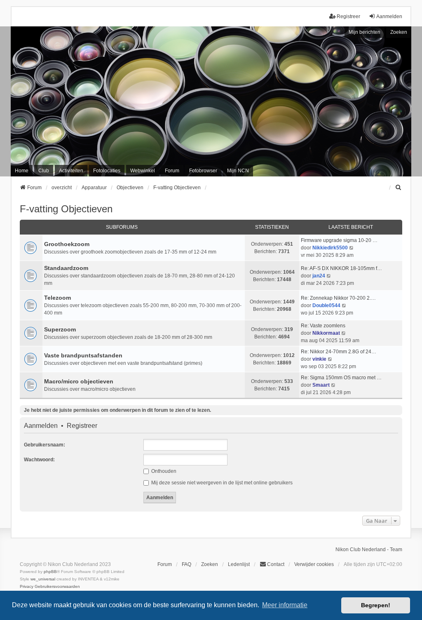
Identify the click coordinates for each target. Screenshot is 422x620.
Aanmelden (41, 426)
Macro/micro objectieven (78, 381)
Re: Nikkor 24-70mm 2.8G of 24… (338, 352)
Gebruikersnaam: (44, 445)
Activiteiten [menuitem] (71, 171)
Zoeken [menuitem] (209, 564)
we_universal (42, 579)
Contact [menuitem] (275, 564)
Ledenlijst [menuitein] (239, 564)
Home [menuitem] (21, 171)
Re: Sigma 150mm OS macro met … (341, 377)
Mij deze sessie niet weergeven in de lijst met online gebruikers (221, 483)
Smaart (321, 385)
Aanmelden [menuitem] (389, 16)
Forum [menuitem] (172, 171)
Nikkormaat (326, 333)
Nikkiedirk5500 (330, 248)
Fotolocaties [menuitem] (106, 171)
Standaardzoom (66, 268)
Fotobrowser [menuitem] (203, 171)
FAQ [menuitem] (186, 564)
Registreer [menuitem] (348, 16)
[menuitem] (398, 187)
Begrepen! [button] (375, 605)
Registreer (82, 426)
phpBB (50, 571)
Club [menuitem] (43, 171)
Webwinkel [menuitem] (142, 171)
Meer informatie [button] (284, 604)
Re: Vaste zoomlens (323, 326)
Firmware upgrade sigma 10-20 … (339, 240)
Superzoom (60, 329)
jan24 (318, 276)
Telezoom (57, 297)
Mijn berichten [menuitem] (364, 32)
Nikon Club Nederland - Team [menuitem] (368, 549)
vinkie (319, 359)
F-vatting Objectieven (66, 208)
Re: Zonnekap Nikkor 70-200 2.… (338, 298)
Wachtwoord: (39, 460)
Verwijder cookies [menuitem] (314, 564)
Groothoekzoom (66, 244)
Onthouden (163, 471)
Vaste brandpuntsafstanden (83, 355)
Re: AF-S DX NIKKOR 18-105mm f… (341, 268)
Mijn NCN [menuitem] (238, 171)
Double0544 (326, 305)
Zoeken (398, 32)
